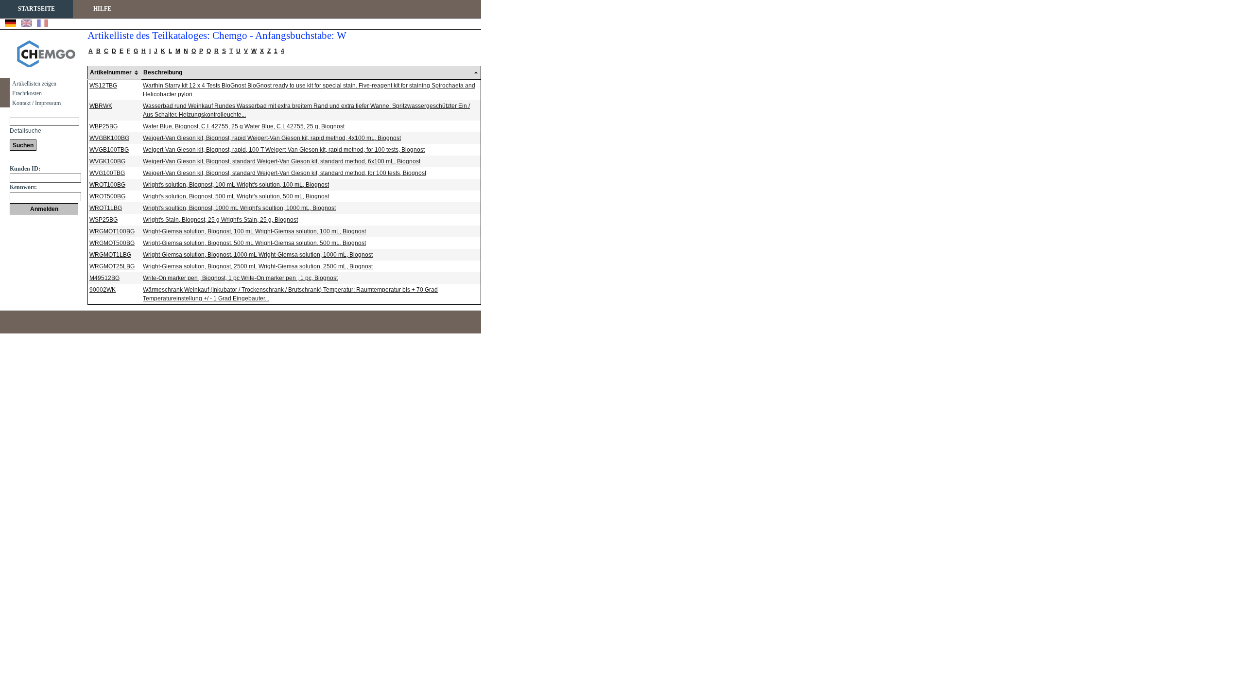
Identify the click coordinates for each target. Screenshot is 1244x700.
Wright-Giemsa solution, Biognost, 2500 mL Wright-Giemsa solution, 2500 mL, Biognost (258, 266)
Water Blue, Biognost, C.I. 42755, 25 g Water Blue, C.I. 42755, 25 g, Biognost (244, 126)
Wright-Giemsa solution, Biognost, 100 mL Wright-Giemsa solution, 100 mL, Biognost (254, 231)
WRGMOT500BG (112, 243)
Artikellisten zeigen (34, 83)
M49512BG (104, 278)
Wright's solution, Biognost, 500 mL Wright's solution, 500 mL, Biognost (236, 196)
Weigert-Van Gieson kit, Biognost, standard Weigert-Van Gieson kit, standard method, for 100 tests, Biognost (284, 173)
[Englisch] (26, 24)
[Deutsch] (10, 24)
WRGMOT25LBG (112, 266)
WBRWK (100, 106)
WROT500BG (107, 196)
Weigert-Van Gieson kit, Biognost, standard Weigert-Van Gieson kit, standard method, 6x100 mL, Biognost (281, 161)
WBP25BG (103, 126)
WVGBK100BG (109, 138)
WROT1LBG (105, 208)
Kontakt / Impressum (36, 103)
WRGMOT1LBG (110, 254)
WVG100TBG (107, 173)
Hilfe (102, 8)
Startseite (36, 8)
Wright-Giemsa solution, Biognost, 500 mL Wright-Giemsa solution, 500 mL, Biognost (254, 243)
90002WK (102, 289)
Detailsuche (25, 130)
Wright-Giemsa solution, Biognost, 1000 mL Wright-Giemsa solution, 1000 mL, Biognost (258, 254)
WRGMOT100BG (112, 231)
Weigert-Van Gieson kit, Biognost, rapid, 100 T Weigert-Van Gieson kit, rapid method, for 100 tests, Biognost (284, 149)
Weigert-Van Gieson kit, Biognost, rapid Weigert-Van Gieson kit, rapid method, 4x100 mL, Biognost (272, 138)
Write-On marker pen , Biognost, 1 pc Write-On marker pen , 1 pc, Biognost (240, 278)
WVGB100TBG (109, 149)
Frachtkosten (27, 93)
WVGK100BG (107, 161)
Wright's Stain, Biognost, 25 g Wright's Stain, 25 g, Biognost (220, 219)
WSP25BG (103, 219)
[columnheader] (115, 72)
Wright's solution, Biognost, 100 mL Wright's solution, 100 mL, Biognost (236, 184)
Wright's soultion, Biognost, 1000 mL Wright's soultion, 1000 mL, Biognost (239, 208)
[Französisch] (42, 24)
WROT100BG (107, 184)
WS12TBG (103, 85)
